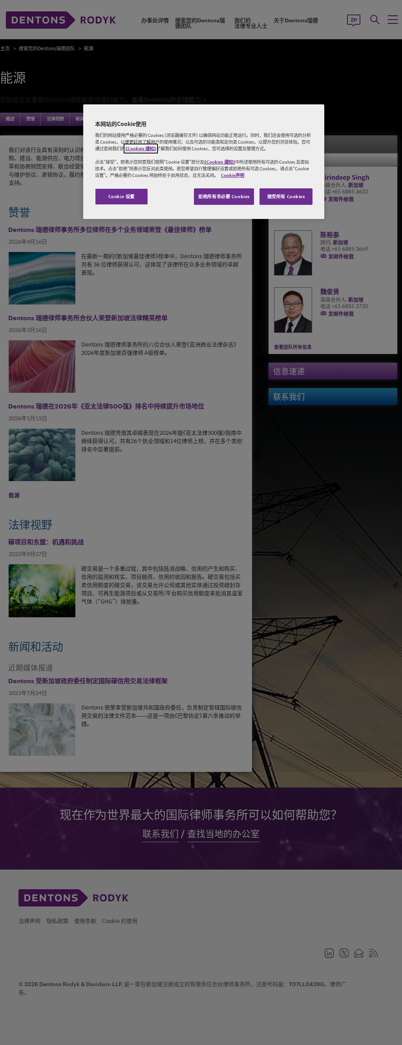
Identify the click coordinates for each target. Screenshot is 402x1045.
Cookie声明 (232, 175)
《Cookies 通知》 (140, 148)
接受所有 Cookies (286, 196)
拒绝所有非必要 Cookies (224, 196)
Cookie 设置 (121, 196)
